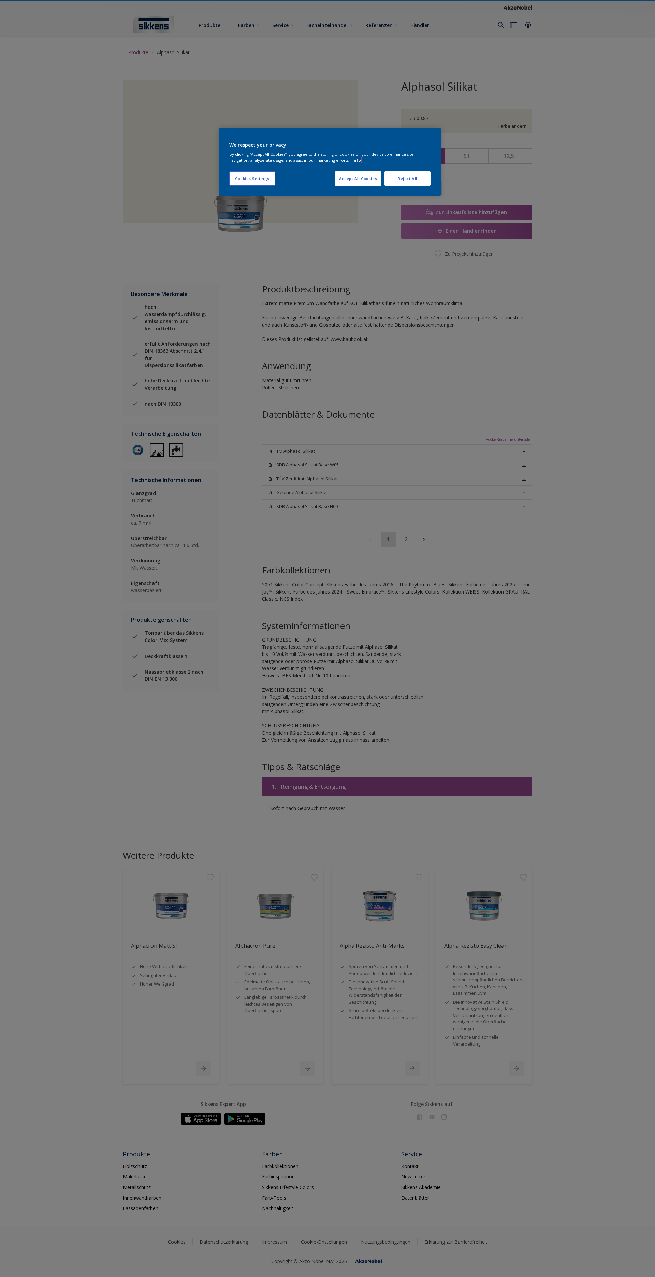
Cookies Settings (252, 178)
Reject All (407, 178)
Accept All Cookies (358, 178)
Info (356, 160)
